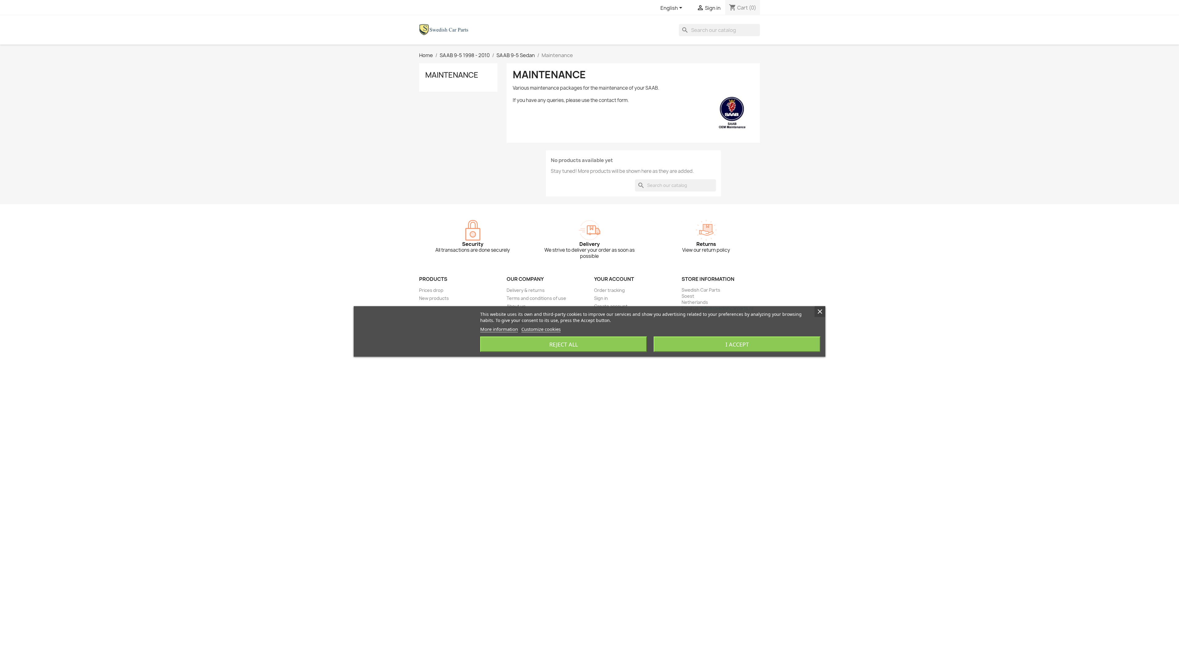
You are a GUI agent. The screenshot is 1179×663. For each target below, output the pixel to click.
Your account (614, 279)
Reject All (563, 344)
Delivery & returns (526, 290)
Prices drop (431, 290)
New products (434, 298)
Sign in (601, 298)
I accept (737, 344)
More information (499, 329)
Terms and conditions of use (536, 298)
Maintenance (451, 75)
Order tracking (609, 290)
